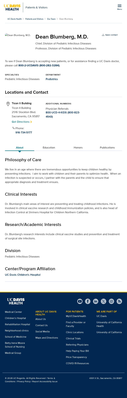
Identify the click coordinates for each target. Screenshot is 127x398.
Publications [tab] (107, 148)
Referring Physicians (77, 344)
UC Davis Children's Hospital (22, 275)
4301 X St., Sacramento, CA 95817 (105, 378)
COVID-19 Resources (77, 363)
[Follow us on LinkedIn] (94, 301)
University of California (109, 332)
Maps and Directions (46, 337)
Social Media (42, 331)
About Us (40, 319)
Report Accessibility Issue (44, 381)
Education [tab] (49, 148)
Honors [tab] (78, 148)
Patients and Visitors (34, 18)
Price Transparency (76, 357)
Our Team (51, 18)
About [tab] (19, 148)
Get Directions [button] (20, 122)
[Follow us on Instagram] (110, 301)
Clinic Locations (75, 332)
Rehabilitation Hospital (17, 324)
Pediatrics (52, 79)
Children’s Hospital (15, 318)
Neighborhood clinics (16, 330)
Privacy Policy (24, 381)
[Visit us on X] (102, 301)
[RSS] (118, 301)
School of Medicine (15, 337)
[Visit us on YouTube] (80, 301)
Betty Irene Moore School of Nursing (15, 344)
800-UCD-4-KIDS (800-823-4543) (63, 114)
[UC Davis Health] (16, 301)
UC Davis (101, 316)
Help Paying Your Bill (77, 351)
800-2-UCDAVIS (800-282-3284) (38, 65)
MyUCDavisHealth (76, 316)
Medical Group (13, 353)
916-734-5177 (23, 132)
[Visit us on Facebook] (86, 301)
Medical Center (13, 312)
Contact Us (41, 325)
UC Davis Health (14, 18)
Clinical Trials (73, 338)
